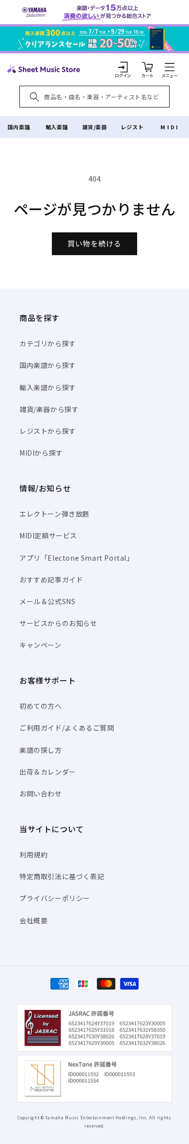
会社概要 (33, 920)
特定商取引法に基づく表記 (61, 876)
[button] (170, 67)
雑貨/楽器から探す (49, 409)
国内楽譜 (19, 127)
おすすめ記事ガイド (51, 579)
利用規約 (33, 854)
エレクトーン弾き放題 (54, 514)
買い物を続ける (94, 243)
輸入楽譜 (57, 127)
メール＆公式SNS (47, 601)
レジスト (132, 127)
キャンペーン (40, 645)
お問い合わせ (40, 793)
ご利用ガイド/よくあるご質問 (66, 727)
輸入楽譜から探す (47, 387)
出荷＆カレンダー (47, 772)
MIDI (169, 127)
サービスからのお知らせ (58, 623)
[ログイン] (123, 67)
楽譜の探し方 (40, 750)
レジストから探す (47, 431)
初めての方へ (40, 706)
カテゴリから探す (47, 343)
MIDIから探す (41, 453)
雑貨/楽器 (94, 127)
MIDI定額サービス (48, 535)
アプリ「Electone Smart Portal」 (76, 558)
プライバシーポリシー (54, 898)
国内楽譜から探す (47, 365)
